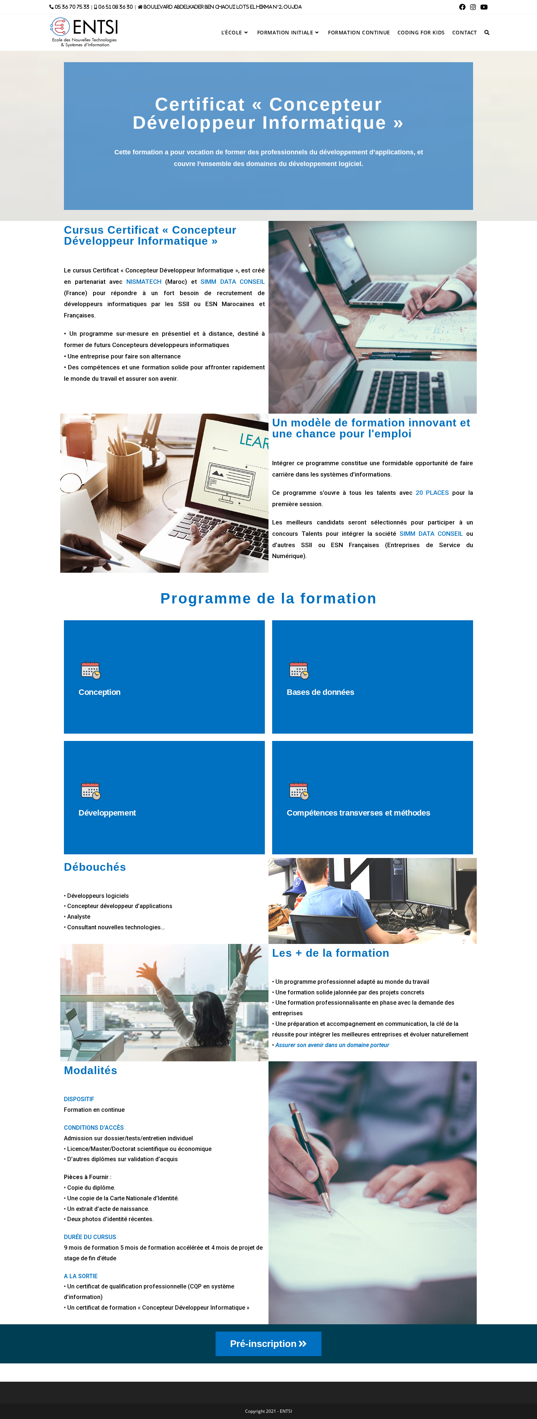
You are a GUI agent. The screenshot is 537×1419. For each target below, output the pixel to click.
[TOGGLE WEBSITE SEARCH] (487, 32)
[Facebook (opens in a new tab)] (462, 7)
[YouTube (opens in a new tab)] (483, 7)
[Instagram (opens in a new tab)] (473, 7)
